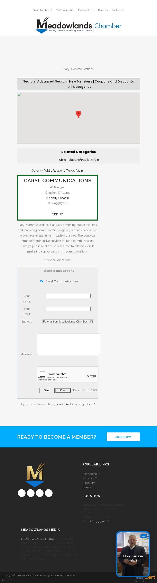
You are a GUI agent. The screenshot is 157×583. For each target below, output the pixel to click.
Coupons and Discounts (114, 81)
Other (35, 170)
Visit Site (57, 214)
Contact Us (118, 10)
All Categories (79, 87)
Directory (103, 10)
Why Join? (90, 478)
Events (87, 487)
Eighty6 (10, 579)
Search (29, 81)
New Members (80, 81)
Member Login (86, 10)
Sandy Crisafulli (59, 198)
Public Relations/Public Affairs (79, 160)
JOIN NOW (123, 436)
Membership (91, 473)
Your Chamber (41, 10)
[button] (78, 114)
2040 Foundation (64, 10)
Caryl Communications (57, 180)
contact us (62, 404)
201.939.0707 (99, 521)
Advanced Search (52, 81)
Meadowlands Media (37, 538)
